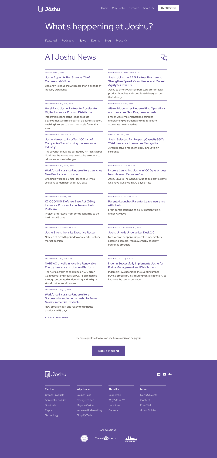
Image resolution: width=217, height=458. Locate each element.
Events (95, 40)
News (82, 40)
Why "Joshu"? (116, 400)
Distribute (50, 405)
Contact (145, 400)
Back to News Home (58, 317)
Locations (114, 405)
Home (104, 8)
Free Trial (145, 405)
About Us (148, 8)
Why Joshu (118, 8)
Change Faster (85, 400)
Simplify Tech (84, 415)
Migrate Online (85, 405)
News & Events (148, 395)
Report (49, 410)
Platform (134, 8)
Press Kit (121, 40)
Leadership (115, 395)
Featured (51, 40)
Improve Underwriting (89, 410)
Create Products (54, 395)
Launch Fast (84, 395)
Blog (108, 40)
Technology (51, 415)
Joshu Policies (148, 410)
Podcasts (68, 40)
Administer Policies (55, 400)
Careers (113, 410)
